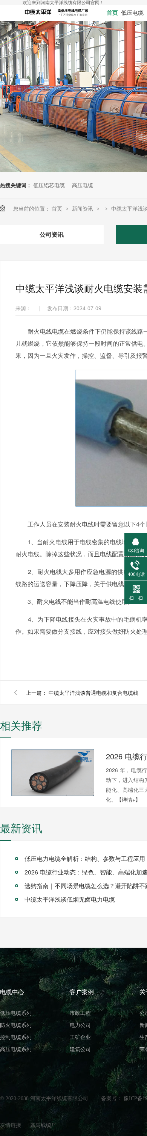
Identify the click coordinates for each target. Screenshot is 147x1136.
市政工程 (80, 1013)
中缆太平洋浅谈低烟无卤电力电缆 (69, 899)
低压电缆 (132, 13)
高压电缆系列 (16, 1049)
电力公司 (80, 1025)
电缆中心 (12, 992)
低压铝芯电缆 (49, 185)
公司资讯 (52, 234)
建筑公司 (80, 1049)
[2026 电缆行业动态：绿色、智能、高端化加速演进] (52, 772)
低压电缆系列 (16, 1013)
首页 (112, 13)
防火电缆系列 (16, 1025)
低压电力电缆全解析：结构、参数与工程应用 (84, 858)
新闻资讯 (83, 208)
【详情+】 (128, 799)
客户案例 (82, 992)
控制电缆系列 (16, 1037)
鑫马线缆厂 (43, 1124)
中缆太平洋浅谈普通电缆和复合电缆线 (93, 692)
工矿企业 (80, 1037)
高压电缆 (82, 185)
